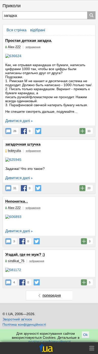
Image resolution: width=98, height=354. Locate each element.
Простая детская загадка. (28, 40)
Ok (85, 335)
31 (14, 188)
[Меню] (91, 348)
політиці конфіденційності (49, 341)
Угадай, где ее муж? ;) (25, 254)
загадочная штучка (22, 144)
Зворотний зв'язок (17, 319)
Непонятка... (16, 201)
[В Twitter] (38, 131)
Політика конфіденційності (24, 324)
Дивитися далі (17, 121)
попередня (51, 295)
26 (14, 131)
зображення (32, 47)
